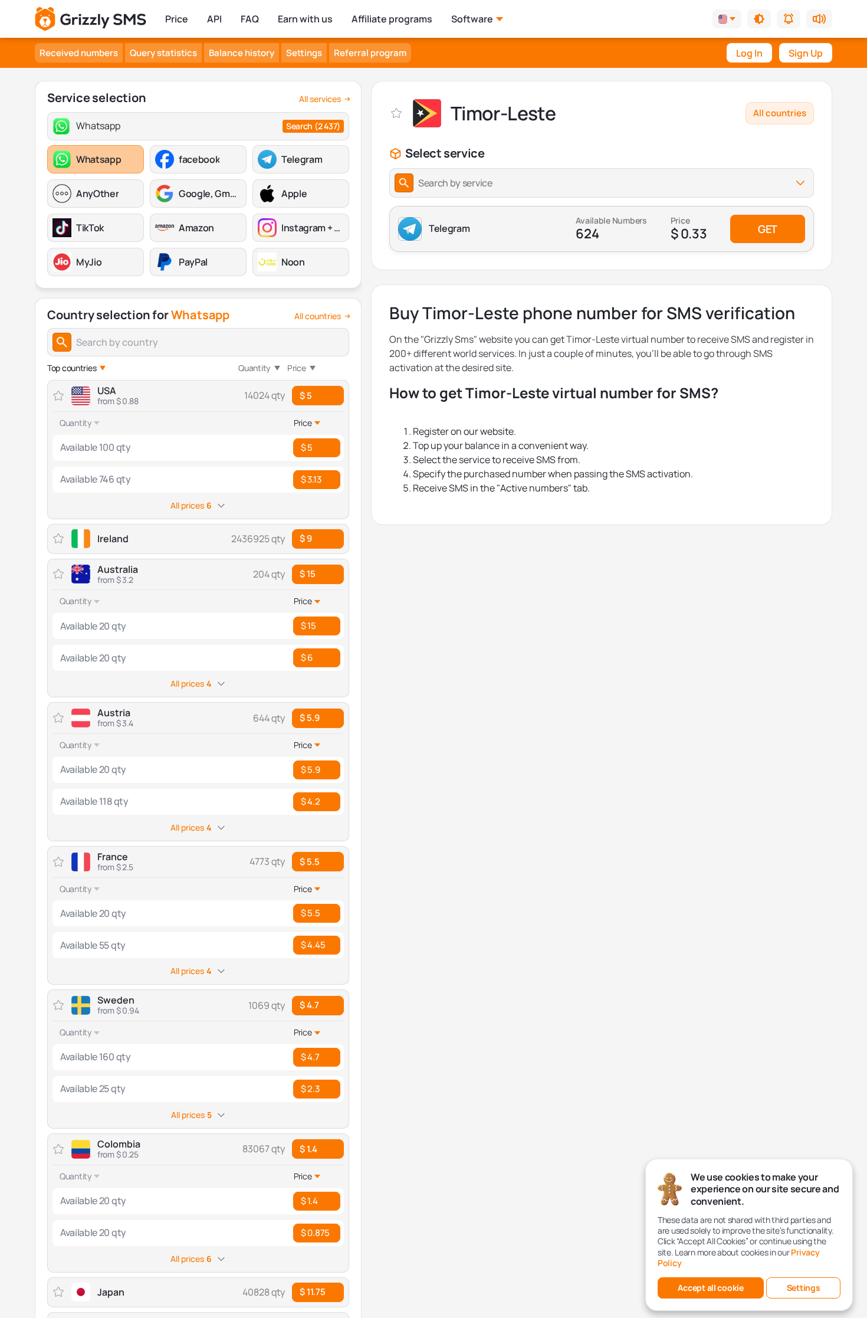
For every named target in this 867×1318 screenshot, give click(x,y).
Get (767, 229)
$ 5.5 (310, 861)
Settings (304, 53)
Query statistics (163, 53)
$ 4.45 (313, 945)
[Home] (90, 19)
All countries (317, 316)
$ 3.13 (311, 479)
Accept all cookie (710, 1287)
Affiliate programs (392, 19)
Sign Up (806, 53)
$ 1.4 (308, 1149)
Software (472, 19)
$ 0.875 (315, 1233)
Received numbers (79, 53)
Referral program (370, 53)
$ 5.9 (310, 718)
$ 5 (306, 395)
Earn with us (305, 19)
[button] (759, 18)
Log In (749, 53)
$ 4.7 (309, 1005)
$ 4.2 (310, 801)
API (214, 19)
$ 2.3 (310, 1089)
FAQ (250, 19)
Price (176, 19)
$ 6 (307, 657)
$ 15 (308, 574)
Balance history (241, 53)
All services (320, 99)
